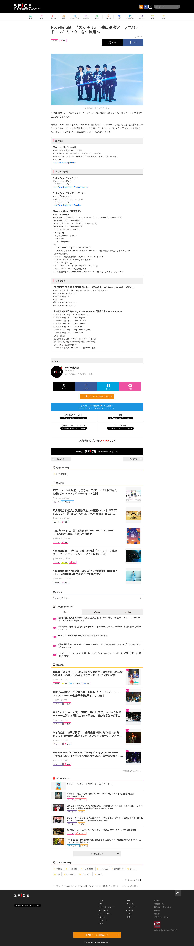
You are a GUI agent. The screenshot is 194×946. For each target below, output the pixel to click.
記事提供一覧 (159, 904)
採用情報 (157, 910)
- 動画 (128, 900)
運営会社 (157, 900)
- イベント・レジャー (106, 907)
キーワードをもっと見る (130, 880)
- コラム (129, 913)
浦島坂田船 (119, 868)
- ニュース (129, 904)
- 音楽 (101, 900)
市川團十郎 (72, 868)
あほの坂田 (70, 874)
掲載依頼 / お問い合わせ (162, 907)
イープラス (56, 886)
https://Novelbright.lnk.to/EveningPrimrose (70, 187)
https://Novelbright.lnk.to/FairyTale (67, 205)
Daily (66, 612)
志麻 (58, 874)
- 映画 (101, 923)
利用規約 (157, 913)
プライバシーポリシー (162, 917)
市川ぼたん (103, 868)
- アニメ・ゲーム (105, 913)
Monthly (127, 612)
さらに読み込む (97, 854)
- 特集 (128, 917)
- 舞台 (101, 904)
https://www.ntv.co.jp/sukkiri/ (64, 162)
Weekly (97, 612)
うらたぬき (86, 874)
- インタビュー (131, 907)
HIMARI (100, 874)
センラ (132, 868)
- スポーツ (102, 920)
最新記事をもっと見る (131, 770)
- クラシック (103, 910)
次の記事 (133, 459)
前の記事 (60, 459)
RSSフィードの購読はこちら (98, 396)
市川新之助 (88, 868)
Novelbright (61, 473)
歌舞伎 (59, 868)
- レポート (129, 910)
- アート (102, 917)
